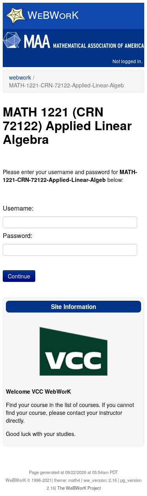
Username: (18, 208)
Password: (17, 235)
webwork (20, 77)
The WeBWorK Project (79, 488)
